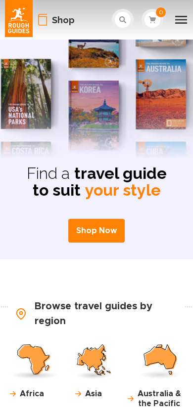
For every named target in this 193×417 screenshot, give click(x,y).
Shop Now (96, 231)
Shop (63, 20)
